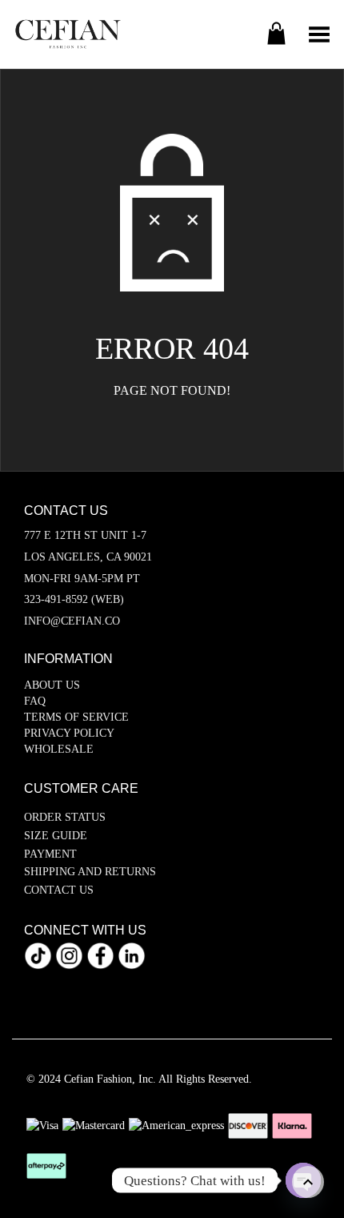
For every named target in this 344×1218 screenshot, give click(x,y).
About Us (52, 685)
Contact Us (59, 890)
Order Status (65, 817)
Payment (50, 854)
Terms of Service (76, 717)
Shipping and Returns (90, 872)
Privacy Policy (69, 733)
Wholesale (59, 749)
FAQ (35, 701)
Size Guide (55, 836)
